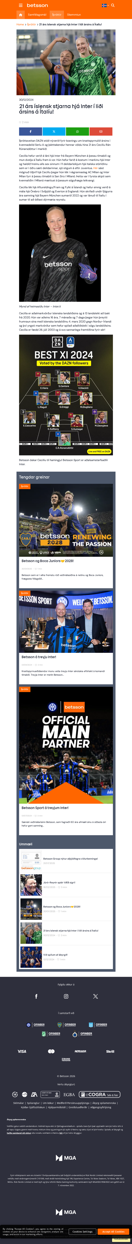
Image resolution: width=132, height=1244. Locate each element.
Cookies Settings (82, 1231)
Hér (95, 168)
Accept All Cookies (113, 1231)
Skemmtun (74, 14)
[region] (66, 1232)
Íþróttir (56, 14)
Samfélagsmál (37, 14)
